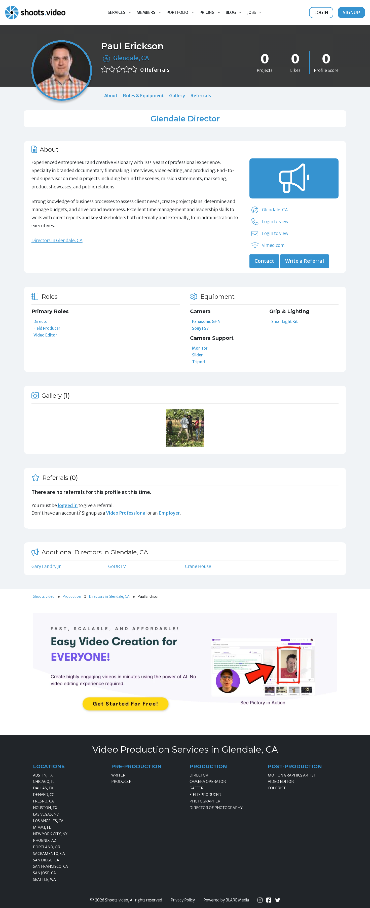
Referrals (200, 95)
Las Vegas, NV (46, 814)
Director (41, 321)
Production (72, 596)
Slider (197, 354)
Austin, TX (43, 775)
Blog (231, 12)
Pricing (207, 12)
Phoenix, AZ (44, 840)
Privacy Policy (183, 900)
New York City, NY (50, 834)
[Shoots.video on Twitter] (277, 900)
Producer (121, 781)
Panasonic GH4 (206, 321)
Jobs (251, 12)
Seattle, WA (44, 879)
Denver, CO (44, 794)
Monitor (200, 348)
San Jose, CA (44, 873)
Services (116, 12)
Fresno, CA (43, 801)
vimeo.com (273, 245)
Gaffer (196, 788)
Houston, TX (45, 807)
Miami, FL (42, 827)
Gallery (177, 95)
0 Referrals (155, 69)
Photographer (205, 801)
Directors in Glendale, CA (57, 240)
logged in (68, 505)
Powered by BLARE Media (226, 900)
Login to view (275, 221)
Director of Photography (216, 807)
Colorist (277, 788)
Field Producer (46, 328)
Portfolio (177, 12)
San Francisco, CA (50, 866)
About (111, 95)
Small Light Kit (284, 321)
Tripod (198, 361)
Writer (118, 775)
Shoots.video (44, 596)
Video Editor (45, 335)
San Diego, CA (46, 860)
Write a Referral (304, 261)
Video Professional (126, 513)
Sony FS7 (200, 328)
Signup (351, 12)
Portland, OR (46, 847)
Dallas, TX (43, 788)
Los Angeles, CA (48, 821)
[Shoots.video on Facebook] (268, 900)
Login (321, 12)
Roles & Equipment (143, 95)
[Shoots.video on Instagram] (260, 900)
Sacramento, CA (49, 853)
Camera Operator (208, 781)
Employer (169, 513)
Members (146, 12)
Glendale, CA (131, 58)
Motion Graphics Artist (292, 775)
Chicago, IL (43, 781)
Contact (264, 261)
